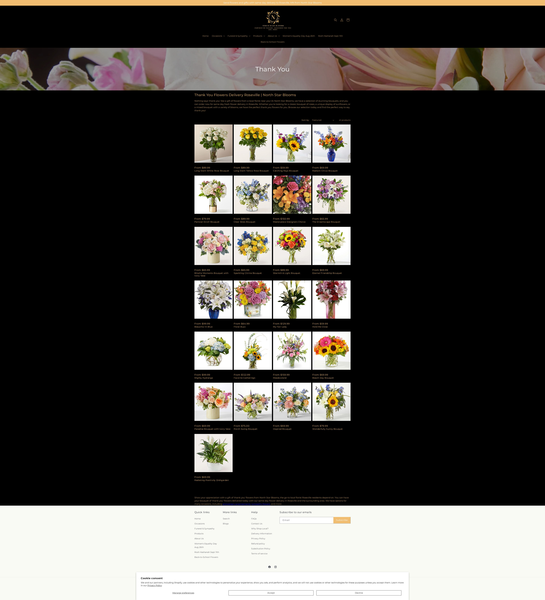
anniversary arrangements (237, 504)
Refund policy (258, 543)
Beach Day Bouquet (323, 378)
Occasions (199, 523)
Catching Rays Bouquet (285, 170)
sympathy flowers (260, 504)
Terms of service (259, 553)
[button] (218, 36)
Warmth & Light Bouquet (286, 273)
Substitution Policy (260, 548)
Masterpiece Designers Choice (289, 222)
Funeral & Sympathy (204, 528)
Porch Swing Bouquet (245, 429)
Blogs (226, 523)
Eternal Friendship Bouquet (327, 273)
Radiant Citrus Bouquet (325, 170)
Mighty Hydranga (203, 378)
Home (197, 518)
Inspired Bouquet (282, 429)
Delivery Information (261, 533)
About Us (199, 538)
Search (226, 518)
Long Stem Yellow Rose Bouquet (251, 170)
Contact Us (256, 523)
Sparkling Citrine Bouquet (248, 273)
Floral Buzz (240, 326)
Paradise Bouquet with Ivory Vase (212, 429)
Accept (271, 592)
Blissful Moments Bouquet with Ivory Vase (211, 274)
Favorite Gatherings (244, 378)
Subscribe (342, 520)
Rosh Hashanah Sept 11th (206, 552)
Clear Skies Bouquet (244, 222)
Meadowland (280, 378)
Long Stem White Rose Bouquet (211, 170)
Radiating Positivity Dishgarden (211, 480)
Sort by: (305, 120)
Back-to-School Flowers (206, 557)
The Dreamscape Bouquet (326, 222)
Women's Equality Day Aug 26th (205, 545)
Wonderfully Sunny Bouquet (327, 429)
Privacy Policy (154, 585)
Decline (359, 592)
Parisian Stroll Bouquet (207, 222)
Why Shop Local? (260, 528)
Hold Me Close (320, 326)
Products (199, 533)
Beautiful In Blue (203, 326)
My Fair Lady (280, 326)
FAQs (254, 518)
